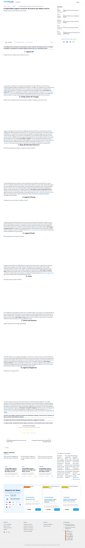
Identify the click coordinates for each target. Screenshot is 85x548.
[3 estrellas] (29, 430)
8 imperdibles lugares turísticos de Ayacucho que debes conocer (45, 470)
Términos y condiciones (28, 529)
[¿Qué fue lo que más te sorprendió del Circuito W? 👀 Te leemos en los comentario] (61, 466)
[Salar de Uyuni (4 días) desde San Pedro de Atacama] (52, 499)
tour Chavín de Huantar (47, 364)
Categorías (17, 2)
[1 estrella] (24, 430)
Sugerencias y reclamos (28, 527)
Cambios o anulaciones (28, 526)
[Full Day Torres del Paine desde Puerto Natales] (71, 499)
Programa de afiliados (47, 524)
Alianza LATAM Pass (8, 527)
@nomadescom (77, 479)
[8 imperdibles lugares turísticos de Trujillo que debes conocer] (29, 460)
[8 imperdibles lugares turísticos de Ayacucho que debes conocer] (46, 460)
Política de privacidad (28, 531)
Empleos (5, 529)
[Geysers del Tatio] (33, 499)
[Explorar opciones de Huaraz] (16, 6)
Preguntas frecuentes (28, 524)
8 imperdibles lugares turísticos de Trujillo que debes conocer (29, 470)
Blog (5, 6)
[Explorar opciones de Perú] (10, 6)
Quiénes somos (7, 526)
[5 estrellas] (33, 430)
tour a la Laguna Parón (48, 273)
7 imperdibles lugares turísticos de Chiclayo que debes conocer (11, 470)
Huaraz (14, 6)
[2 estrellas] (27, 430)
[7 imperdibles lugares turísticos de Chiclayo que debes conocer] (12, 460)
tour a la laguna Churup (35, 230)
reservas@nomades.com (70, 525)
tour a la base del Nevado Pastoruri (45, 192)
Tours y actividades (7, 524)
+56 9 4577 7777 (68, 528)
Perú (9, 6)
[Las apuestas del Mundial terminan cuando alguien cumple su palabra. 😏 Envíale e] (68, 474)
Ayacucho (41, 466)
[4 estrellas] (31, 430)
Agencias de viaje (46, 526)
